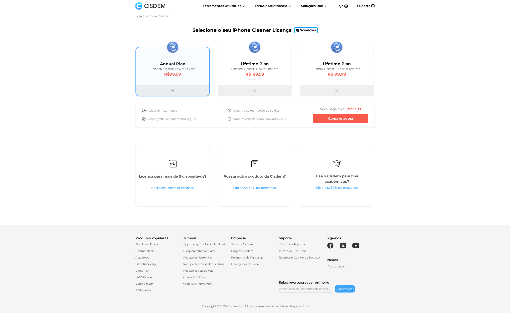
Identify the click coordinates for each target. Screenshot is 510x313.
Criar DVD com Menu (198, 284)
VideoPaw (142, 270)
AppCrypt (142, 257)
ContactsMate (145, 251)
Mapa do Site (299, 306)
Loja (339, 6)
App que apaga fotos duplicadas (205, 244)
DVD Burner (144, 277)
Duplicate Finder (147, 244)
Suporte (363, 6)
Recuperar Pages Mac (198, 270)
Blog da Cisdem (242, 251)
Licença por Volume (245, 264)
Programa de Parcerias (247, 257)
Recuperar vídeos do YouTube (203, 264)
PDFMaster (143, 290)
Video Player (144, 284)
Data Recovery (145, 264)
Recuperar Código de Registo (299, 257)
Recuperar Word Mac (198, 257)
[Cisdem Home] (150, 6)
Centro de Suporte (292, 244)
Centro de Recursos (292, 251)
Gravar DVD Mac (195, 277)
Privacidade (279, 306)
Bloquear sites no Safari (199, 251)
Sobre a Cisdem (242, 244)
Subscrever (345, 289)
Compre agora (340, 119)
